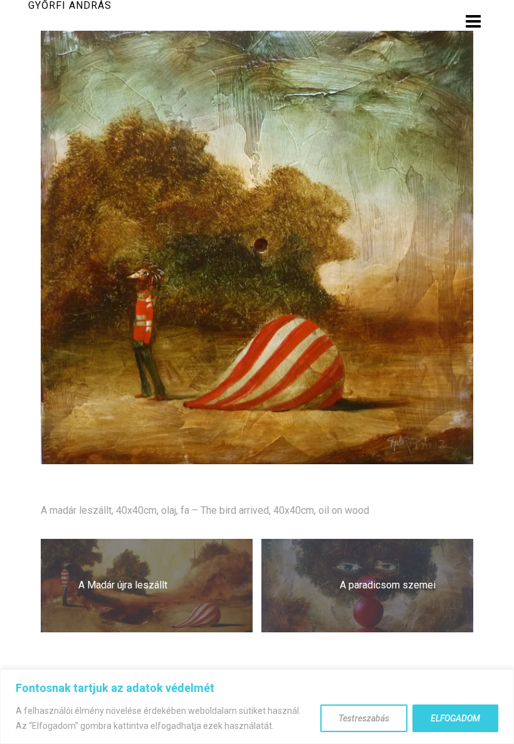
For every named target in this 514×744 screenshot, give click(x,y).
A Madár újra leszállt (122, 585)
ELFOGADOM (455, 718)
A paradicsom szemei (388, 585)
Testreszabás (363, 718)
